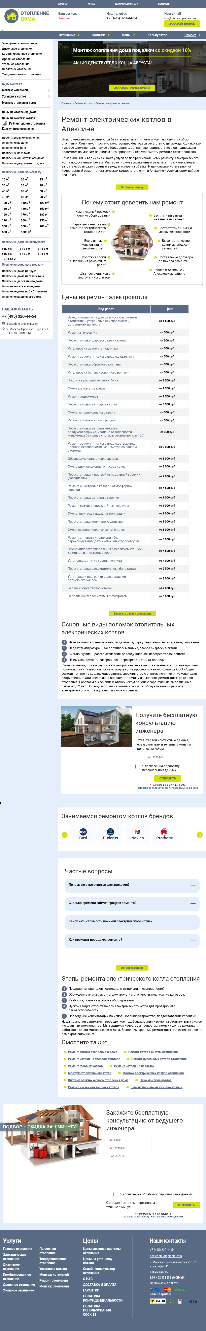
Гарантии (91, 1290)
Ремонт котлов (83, 103)
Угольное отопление (15, 64)
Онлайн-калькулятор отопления (99, 1271)
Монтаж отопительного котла (89, 1073)
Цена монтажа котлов (156, 1080)
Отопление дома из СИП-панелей (24, 291)
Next (200, 835)
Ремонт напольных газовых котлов (156, 1087)
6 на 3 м (25, 248)
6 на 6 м (43, 248)
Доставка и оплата (126, 4)
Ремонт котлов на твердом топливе (94, 1059)
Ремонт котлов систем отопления (153, 1052)
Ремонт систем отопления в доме (92, 1052)
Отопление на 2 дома (16, 153)
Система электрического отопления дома (98, 1080)
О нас (91, 4)
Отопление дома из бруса (19, 271)
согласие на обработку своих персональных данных (168, 787)
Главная (63, 4)
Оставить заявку (132, 187)
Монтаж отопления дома (19, 103)
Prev (65, 835)
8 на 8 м (43, 253)
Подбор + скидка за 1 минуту (39, 1126)
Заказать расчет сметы (132, 87)
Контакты (164, 4)
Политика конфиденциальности (103, 1298)
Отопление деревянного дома (22, 281)
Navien (137, 838)
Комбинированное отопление (22, 53)
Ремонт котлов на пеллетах (134, 1066)
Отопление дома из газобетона (23, 276)
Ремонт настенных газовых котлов (93, 1087)
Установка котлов (14, 96)
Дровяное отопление (16, 59)
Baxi (83, 838)
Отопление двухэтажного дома (23, 163)
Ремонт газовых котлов (85, 1066)
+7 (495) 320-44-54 (122, 18)
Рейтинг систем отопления (27, 123)
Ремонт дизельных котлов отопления (158, 1059)
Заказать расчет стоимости (132, 613)
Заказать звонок (182, 23)
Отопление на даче (15, 142)
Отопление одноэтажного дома (23, 158)
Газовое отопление (17, 1249)
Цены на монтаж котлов (18, 118)
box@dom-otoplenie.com (180, 18)
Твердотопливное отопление (21, 74)
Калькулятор (157, 35)
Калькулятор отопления (18, 129)
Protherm (164, 838)
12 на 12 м (9, 258)
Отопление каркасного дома (21, 286)
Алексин (64, 18)
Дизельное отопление (17, 48)
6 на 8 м (7, 253)
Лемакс (192, 838)
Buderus (110, 838)
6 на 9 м (25, 253)
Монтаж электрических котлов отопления (153, 1073)
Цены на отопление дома (19, 112)
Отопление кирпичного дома (21, 296)
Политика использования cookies (97, 1310)
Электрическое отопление (20, 43)
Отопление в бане (14, 147)
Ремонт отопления (53, 1280)
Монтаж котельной (15, 90)
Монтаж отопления (54, 1286)
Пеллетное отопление (17, 69)
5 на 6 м (7, 248)
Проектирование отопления (21, 137)
